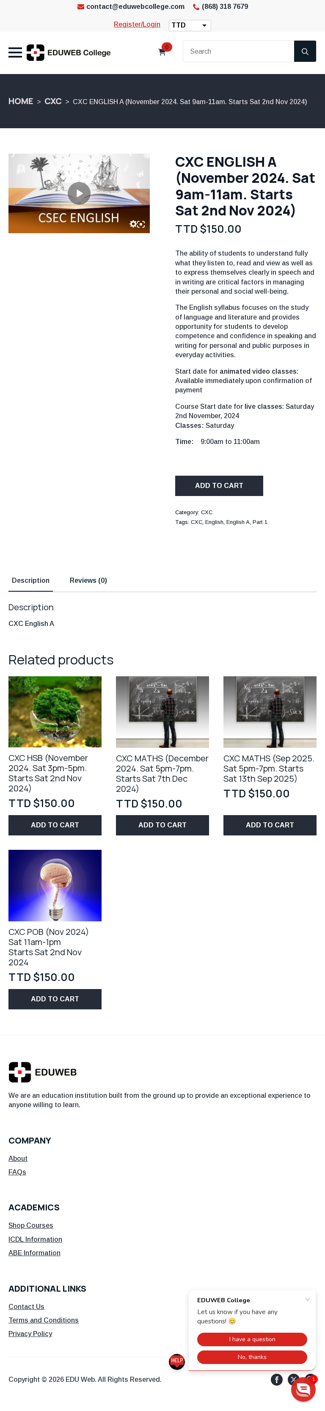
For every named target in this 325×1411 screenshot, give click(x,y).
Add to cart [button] (55, 825)
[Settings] (133, 224)
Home (20, 101)
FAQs (17, 1172)
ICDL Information (35, 1239)
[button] (303, 1389)
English (214, 522)
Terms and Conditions (43, 1320)
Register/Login (137, 24)
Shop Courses (30, 1225)
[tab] (30, 580)
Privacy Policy (30, 1333)
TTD (178, 25)
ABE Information (34, 1253)
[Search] (305, 52)
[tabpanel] (162, 615)
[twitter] (294, 1380)
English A (238, 522)
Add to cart (219, 485)
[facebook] (277, 1380)
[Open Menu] (15, 52)
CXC (53, 101)
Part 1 (260, 522)
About (18, 1158)
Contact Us (26, 1306)
